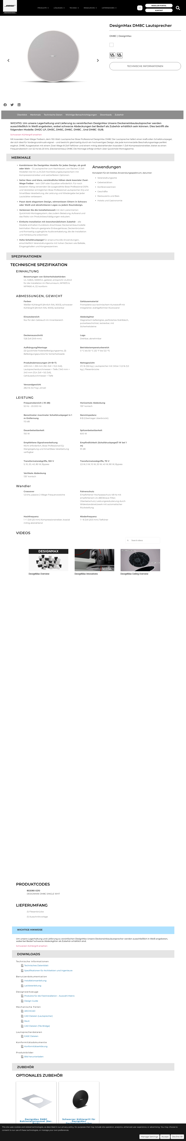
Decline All (177, 1136)
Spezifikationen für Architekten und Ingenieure (48, 970)
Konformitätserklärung (35, 1046)
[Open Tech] (78, 8)
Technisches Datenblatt (36, 965)
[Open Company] (116, 8)
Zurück (8, 60)
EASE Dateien (31, 1036)
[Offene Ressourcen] (96, 8)
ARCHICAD (29, 1011)
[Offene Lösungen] (64, 8)
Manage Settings (149, 1136)
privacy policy (67, 1127)
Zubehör (119, 115)
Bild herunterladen (34, 1056)
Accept (165, 1136)
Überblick (22, 115)
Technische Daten (53, 115)
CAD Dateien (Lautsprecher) (38, 1016)
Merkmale (35, 115)
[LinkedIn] (19, 105)
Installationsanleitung (35, 980)
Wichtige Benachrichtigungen (81, 115)
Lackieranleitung (32, 985)
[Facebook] (5, 105)
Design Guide (31, 1001)
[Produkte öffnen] (48, 8)
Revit (27, 1021)
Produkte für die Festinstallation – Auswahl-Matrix (49, 996)
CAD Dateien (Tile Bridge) (37, 1026)
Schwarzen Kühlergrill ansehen (26, 134)
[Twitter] (12, 105)
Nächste (98, 60)
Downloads (106, 115)
